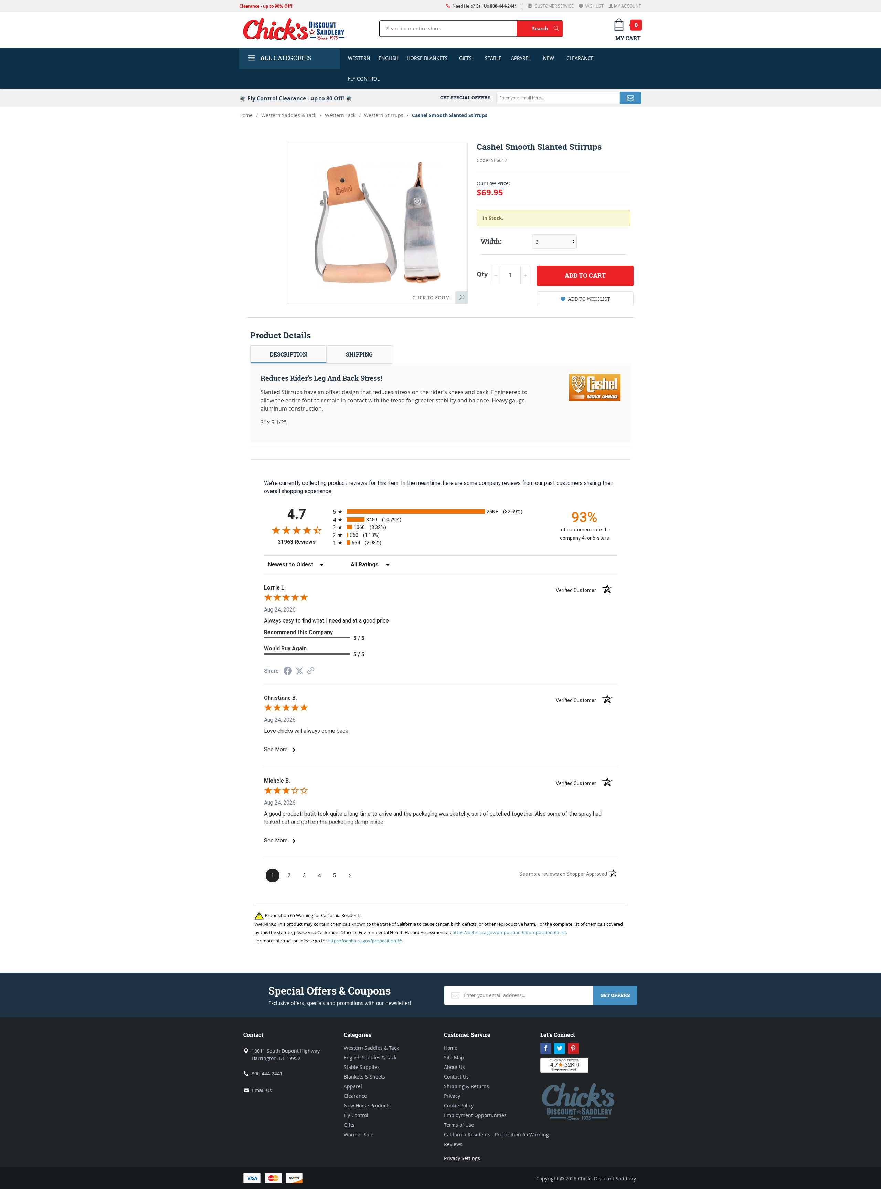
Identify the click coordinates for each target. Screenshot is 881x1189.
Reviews (453, 1144)
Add (585, 275)
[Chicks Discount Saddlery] (296, 28)
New (548, 58)
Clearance (580, 58)
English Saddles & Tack (370, 1057)
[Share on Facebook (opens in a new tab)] (288, 671)
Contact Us (456, 1076)
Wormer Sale (358, 1134)
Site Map (454, 1057)
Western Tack (340, 115)
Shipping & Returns (466, 1086)
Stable (493, 58)
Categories (285, 58)
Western (359, 58)
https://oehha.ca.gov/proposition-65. (365, 940)
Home (246, 115)
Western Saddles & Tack (288, 115)
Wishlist (594, 6)
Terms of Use (459, 1125)
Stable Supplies (362, 1067)
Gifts (465, 58)
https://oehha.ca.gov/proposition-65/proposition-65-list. (509, 932)
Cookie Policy (459, 1105)
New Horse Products (367, 1105)
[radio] (440, 511)
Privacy (452, 1096)
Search (547, 28)
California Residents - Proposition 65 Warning (496, 1134)
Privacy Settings (462, 1158)
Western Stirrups (383, 115)
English (389, 58)
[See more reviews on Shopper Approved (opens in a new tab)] (311, 671)
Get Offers (615, 995)
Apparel (521, 58)
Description (288, 354)
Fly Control (364, 78)
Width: (491, 241)
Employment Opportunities (475, 1115)
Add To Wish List (589, 299)
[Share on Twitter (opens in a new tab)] (299, 671)
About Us (454, 1067)
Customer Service (553, 6)
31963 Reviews (303, 542)
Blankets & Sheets (364, 1076)
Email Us (262, 1090)
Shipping (359, 354)
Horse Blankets (427, 58)
